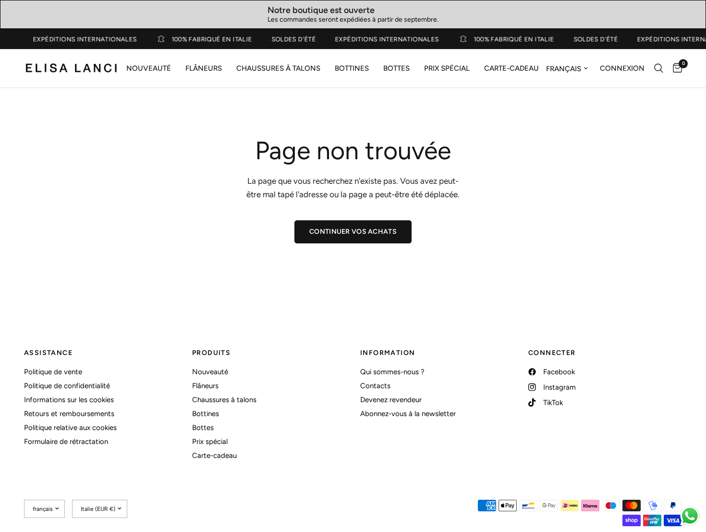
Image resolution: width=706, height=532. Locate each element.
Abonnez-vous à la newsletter (408, 413)
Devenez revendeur (391, 399)
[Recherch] (658, 68)
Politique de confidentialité (67, 385)
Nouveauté (148, 68)
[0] (675, 68)
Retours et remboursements (69, 413)
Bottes (396, 68)
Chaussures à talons (278, 68)
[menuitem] (148, 68)
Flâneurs (203, 68)
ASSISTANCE (48, 353)
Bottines (352, 68)
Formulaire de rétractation (66, 441)
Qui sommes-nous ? (392, 371)
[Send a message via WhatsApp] (690, 516)
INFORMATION (387, 353)
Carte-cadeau (511, 68)
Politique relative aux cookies (70, 427)
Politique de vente (53, 371)
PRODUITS (211, 353)
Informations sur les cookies (69, 399)
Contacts (375, 385)
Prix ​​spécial (447, 68)
